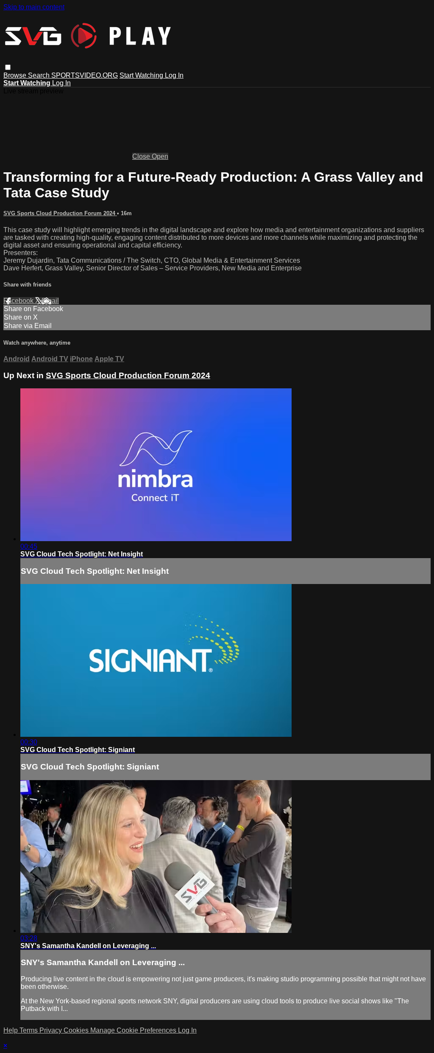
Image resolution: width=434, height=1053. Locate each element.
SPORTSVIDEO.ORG (84, 75)
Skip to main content (33, 7)
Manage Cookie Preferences (134, 1030)
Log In (174, 75)
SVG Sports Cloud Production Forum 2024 (60, 213)
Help (11, 1030)
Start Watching (142, 75)
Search (39, 75)
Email (50, 300)
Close (142, 156)
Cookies (77, 1030)
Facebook (19, 300)
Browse (15, 75)
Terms (29, 1030)
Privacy (51, 1030)
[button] (8, 67)
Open (160, 156)
